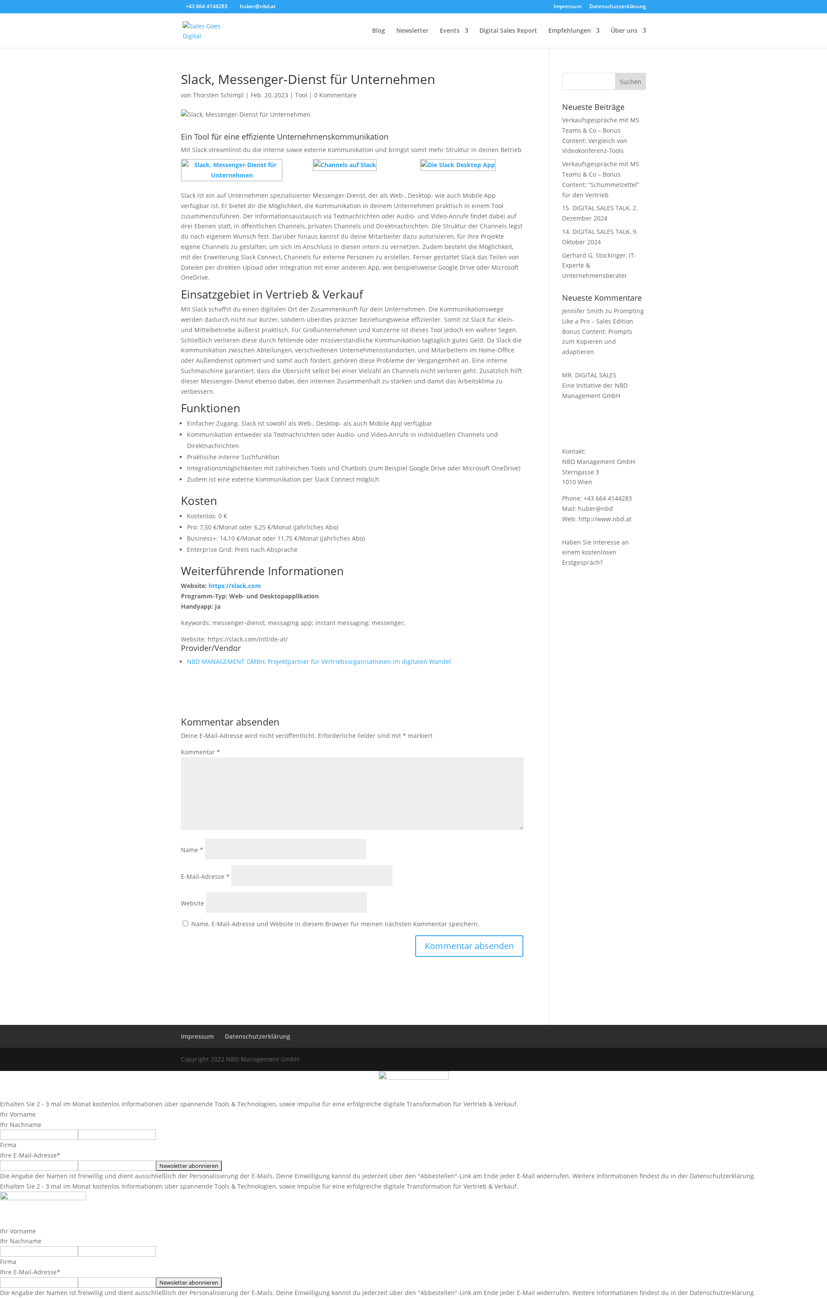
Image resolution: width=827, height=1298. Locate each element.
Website (192, 903)
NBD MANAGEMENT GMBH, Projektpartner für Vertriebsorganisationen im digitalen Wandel (319, 661)
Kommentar (200, 752)
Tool (301, 95)
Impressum (567, 7)
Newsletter (412, 31)
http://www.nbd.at (604, 519)
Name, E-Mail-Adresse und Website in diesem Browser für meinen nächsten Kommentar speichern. (335, 924)
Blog (378, 31)
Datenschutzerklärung (617, 7)
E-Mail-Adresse (205, 876)
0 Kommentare (335, 95)
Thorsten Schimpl (218, 95)
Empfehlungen (569, 31)
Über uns (624, 31)
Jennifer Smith (582, 311)
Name (192, 850)
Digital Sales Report (508, 31)
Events (450, 31)
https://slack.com (234, 586)
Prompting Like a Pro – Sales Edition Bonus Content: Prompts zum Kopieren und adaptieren (603, 331)
